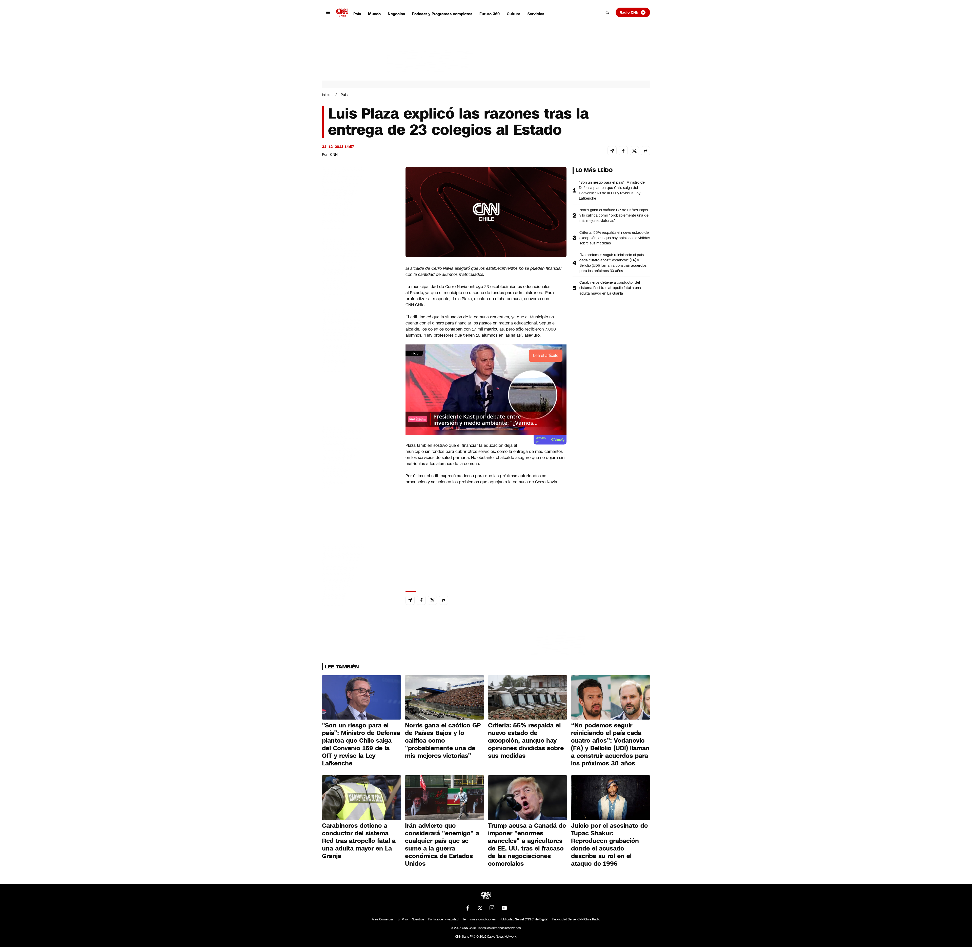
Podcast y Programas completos (442, 13)
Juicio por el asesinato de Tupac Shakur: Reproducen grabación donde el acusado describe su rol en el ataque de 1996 (609, 844)
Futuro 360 (489, 13)
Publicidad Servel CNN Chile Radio (576, 919)
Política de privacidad (443, 919)
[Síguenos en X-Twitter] (480, 908)
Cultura (513, 13)
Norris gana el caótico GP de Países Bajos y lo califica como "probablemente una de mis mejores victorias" (614, 215)
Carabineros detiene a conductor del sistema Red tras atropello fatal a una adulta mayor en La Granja (610, 288)
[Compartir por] (645, 150)
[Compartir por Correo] (612, 150)
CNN (334, 154)
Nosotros (418, 919)
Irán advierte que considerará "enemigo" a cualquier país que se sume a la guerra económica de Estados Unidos (442, 844)
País (357, 13)
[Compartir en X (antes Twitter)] (634, 150)
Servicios (536, 13)
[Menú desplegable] (328, 12)
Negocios (396, 13)
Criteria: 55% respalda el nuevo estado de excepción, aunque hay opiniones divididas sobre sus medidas (614, 238)
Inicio (326, 94)
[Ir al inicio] (342, 12)
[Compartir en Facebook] (623, 150)
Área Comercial (383, 919)
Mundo (374, 13)
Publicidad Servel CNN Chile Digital (524, 919)
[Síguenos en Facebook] (468, 908)
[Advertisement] (360, 457)
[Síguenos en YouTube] (504, 908)
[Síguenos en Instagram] (492, 908)
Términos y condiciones (479, 919)
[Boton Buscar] (607, 12)
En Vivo (403, 919)
